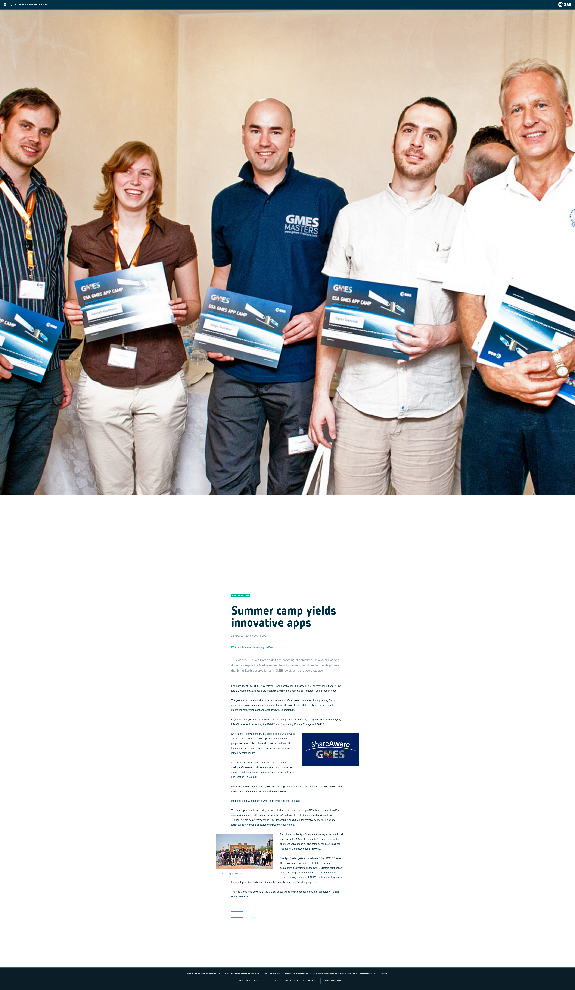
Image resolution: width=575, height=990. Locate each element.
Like (237, 914)
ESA (233, 647)
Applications (244, 647)
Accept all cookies (252, 981)
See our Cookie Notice (332, 981)
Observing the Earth (263, 647)
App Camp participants (232, 873)
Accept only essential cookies (296, 981)
